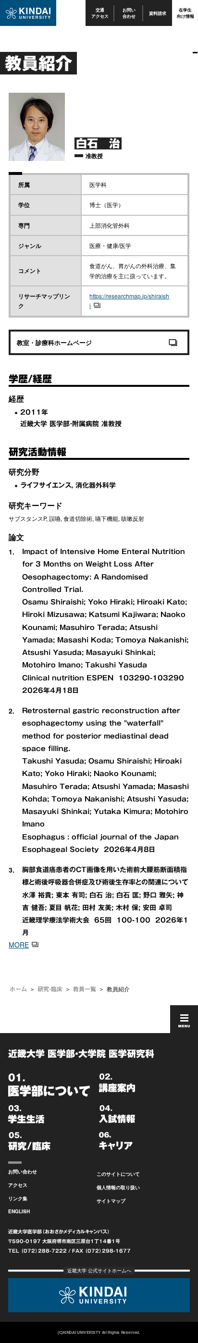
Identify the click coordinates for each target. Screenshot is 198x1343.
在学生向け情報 (185, 13)
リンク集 (17, 1198)
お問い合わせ (129, 13)
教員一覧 (84, 989)
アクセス (17, 1185)
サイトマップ (111, 1200)
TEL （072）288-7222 (37, 1250)
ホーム (18, 989)
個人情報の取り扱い (118, 1187)
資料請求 (157, 13)
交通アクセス (100, 13)
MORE (19, 944)
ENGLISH (19, 1211)
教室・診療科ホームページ (54, 342)
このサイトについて (118, 1174)
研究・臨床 (49, 989)
